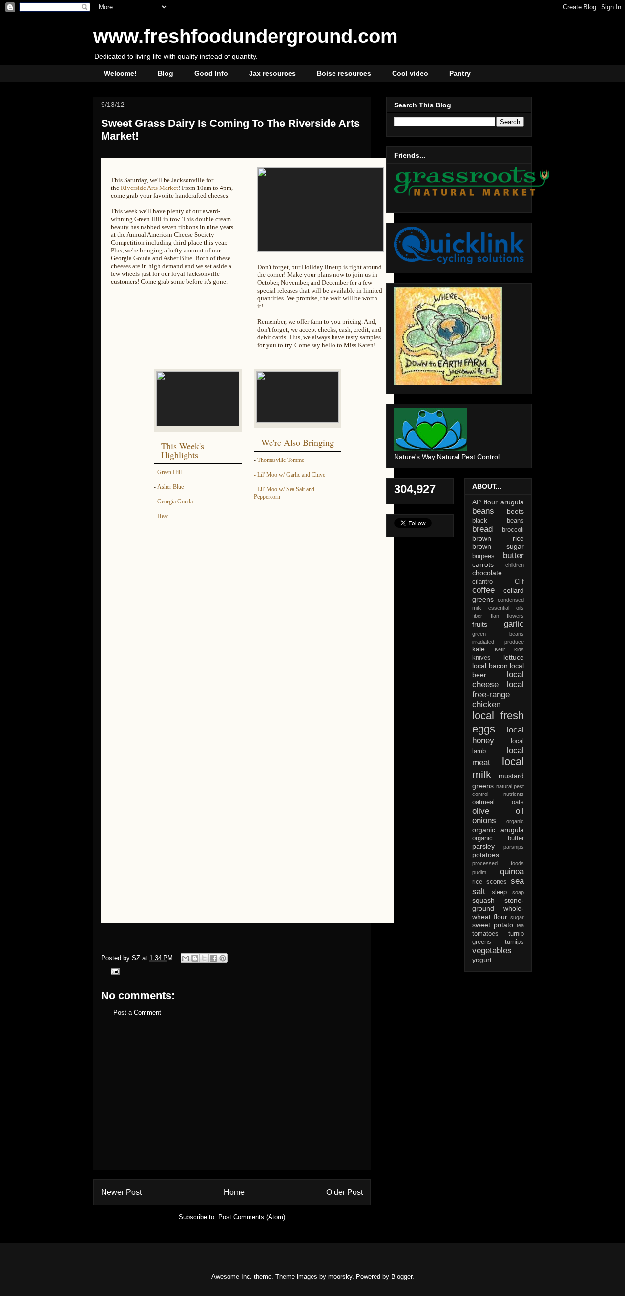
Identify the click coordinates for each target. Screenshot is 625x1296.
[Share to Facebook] (213, 958)
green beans (498, 634)
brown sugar (498, 546)
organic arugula (498, 830)
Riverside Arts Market (149, 187)
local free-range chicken (498, 694)
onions (484, 820)
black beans (498, 520)
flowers (515, 616)
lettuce (513, 657)
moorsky (340, 1276)
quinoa (512, 871)
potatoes (485, 854)
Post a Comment (137, 1012)
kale (478, 649)
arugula (512, 502)
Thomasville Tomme (280, 460)
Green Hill (169, 472)
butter (513, 555)
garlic (514, 623)
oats (518, 802)
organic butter (498, 838)
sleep (499, 892)
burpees (483, 556)
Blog (165, 73)
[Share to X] (204, 958)
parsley (483, 846)
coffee (483, 590)
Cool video (410, 73)
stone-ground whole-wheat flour (498, 909)
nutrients (513, 794)
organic (515, 821)
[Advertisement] (232, 1101)
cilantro (482, 581)
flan (495, 616)
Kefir (500, 649)
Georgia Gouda (175, 501)
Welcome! (120, 73)
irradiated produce (498, 642)
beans (483, 511)
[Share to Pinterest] (223, 958)
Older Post (344, 1192)
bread (482, 529)
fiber (477, 616)
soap (518, 892)
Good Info (211, 73)
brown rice (498, 538)
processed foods (498, 863)
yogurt (482, 959)
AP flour (485, 502)
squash (483, 900)
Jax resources (272, 73)
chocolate (487, 573)
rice (477, 881)
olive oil (498, 810)
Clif (519, 581)
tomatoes (485, 933)
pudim (479, 872)
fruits (479, 624)
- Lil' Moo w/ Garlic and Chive (289, 474)
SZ (137, 958)
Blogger (401, 1276)
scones (496, 881)
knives (481, 657)
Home (234, 1192)
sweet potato (492, 925)
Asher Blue (170, 486)
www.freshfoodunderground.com (245, 36)
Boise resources (344, 73)
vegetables (492, 950)
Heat (162, 516)
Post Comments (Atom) (251, 1217)
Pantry (460, 73)
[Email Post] (113, 971)
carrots (483, 564)
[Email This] (185, 958)
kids (519, 649)
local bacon (490, 665)
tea (520, 925)
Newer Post (121, 1192)
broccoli (513, 529)
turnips (514, 942)
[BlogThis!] (195, 958)
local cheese (498, 679)
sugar (517, 917)
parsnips (513, 847)
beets (515, 511)
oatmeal (483, 802)
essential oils (506, 608)
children (514, 565)
